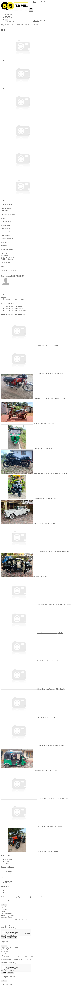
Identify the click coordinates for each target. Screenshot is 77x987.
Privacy (7, 863)
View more (19, 314)
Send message (12, 937)
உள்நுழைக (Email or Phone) (10, 948)
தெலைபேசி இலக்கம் (8, 915)
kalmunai (4, 270)
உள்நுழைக (8, 14)
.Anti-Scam (8, 859)
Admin (3, 294)
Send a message (6, 276)
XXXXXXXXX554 (17, 276)
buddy (12, 270)
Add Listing (8, 17)
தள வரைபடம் (9, 873)
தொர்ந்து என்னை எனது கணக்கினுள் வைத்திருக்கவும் (21, 956)
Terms (7, 861)
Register (7, 16)
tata (8, 270)
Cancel (4, 937)
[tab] (40, 204)
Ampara (9, 208)
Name (3, 907)
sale (15, 270)
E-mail (3, 911)
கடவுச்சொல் (5, 952)
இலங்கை (9, 984)
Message (7, 926)
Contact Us (8, 871)
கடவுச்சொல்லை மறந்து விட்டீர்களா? (13, 959)
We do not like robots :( (8, 928)
